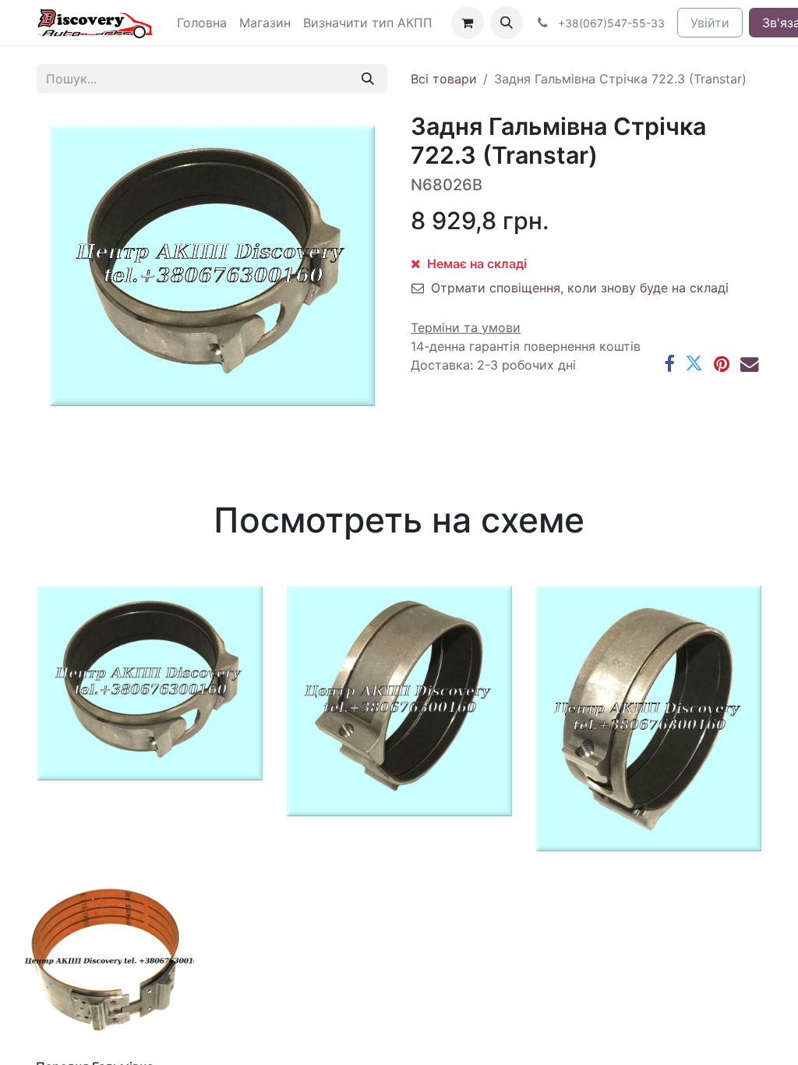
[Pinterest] (721, 364)
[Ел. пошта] (749, 364)
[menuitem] (202, 22)
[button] (506, 22)
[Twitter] (694, 364)
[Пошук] (367, 79)
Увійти (709, 22)
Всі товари (444, 79)
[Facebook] (669, 364)
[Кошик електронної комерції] (467, 22)
